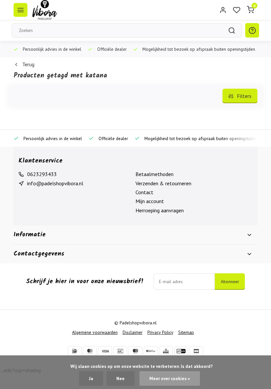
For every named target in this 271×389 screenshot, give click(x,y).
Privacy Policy (160, 332)
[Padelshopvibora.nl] (44, 10)
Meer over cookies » (169, 378)
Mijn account (150, 201)
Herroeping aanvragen (160, 210)
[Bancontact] (120, 351)
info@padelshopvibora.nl (55, 183)
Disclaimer (132, 332)
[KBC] (166, 351)
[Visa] (105, 351)
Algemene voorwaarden (95, 332)
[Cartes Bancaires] (196, 351)
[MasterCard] (90, 351)
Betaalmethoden (155, 174)
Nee (120, 378)
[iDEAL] (75, 351)
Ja (91, 378)
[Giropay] (181, 351)
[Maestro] (135, 351)
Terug (28, 64)
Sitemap (186, 332)
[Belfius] (151, 351)
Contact (144, 192)
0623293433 (42, 174)
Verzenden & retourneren (163, 183)
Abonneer (230, 281)
